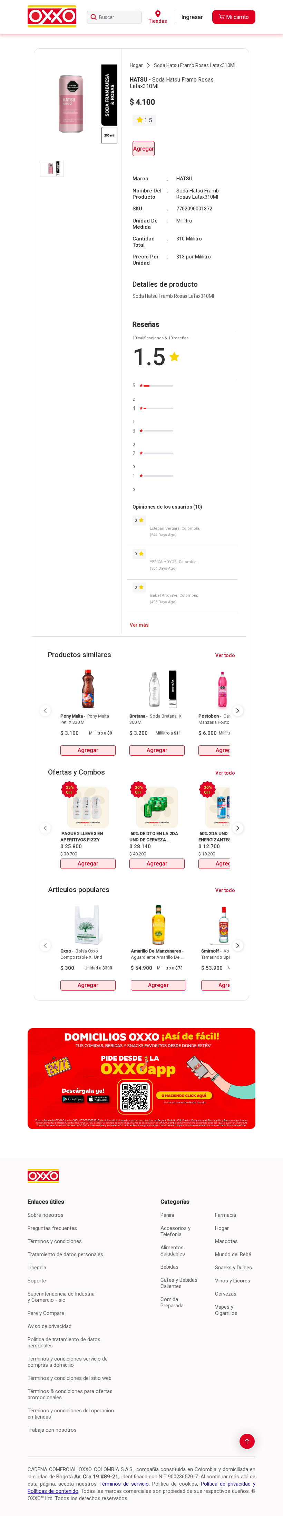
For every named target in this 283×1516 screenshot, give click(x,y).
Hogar (222, 1228)
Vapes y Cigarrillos (226, 1310)
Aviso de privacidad (49, 1326)
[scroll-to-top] (247, 1441)
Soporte (37, 1281)
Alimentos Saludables (172, 1250)
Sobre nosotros (46, 1215)
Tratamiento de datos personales (65, 1254)
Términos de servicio (124, 1484)
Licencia (37, 1267)
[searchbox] (114, 17)
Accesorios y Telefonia (175, 1231)
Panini (167, 1215)
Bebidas (169, 1267)
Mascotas (226, 1241)
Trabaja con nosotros (52, 1430)
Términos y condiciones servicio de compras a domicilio (68, 1362)
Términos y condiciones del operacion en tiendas (71, 1414)
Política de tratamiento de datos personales (64, 1342)
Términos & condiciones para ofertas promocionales (70, 1394)
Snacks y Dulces (233, 1267)
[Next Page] (237, 710)
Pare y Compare (46, 1313)
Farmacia (225, 1215)
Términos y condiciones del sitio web (69, 1378)
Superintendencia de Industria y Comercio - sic (61, 1297)
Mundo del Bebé (233, 1254)
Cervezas (225, 1294)
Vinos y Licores (232, 1281)
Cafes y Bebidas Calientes (178, 1283)
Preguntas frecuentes (52, 1228)
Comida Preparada (172, 1302)
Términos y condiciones (55, 1241)
